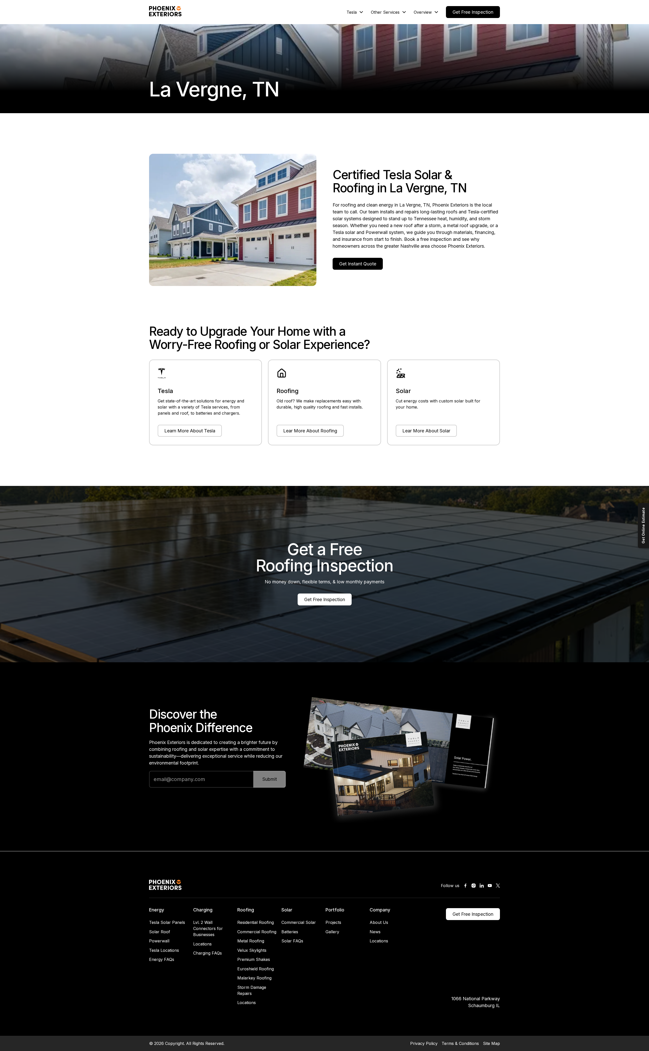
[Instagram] (474, 886)
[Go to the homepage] (165, 886)
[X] (498, 886)
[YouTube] (490, 886)
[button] (354, 12)
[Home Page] (165, 12)
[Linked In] (482, 886)
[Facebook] (465, 886)
